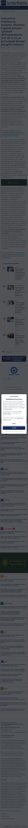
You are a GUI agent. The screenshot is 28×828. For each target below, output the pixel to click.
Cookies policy (20, 418)
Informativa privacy (7, 419)
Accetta (14, 428)
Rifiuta (14, 423)
